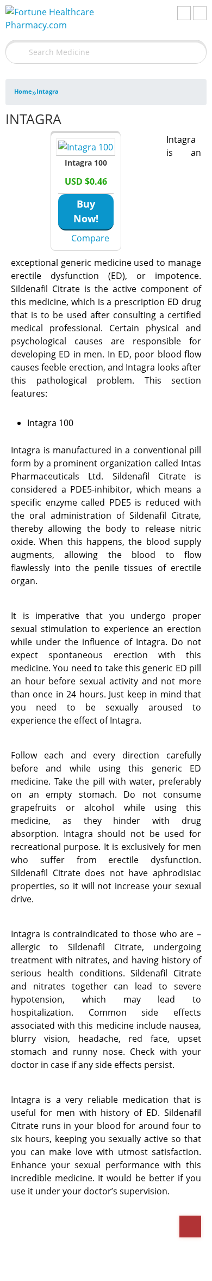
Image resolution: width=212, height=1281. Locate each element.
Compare (90, 238)
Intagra (47, 91)
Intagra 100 (86, 162)
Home (23, 91)
